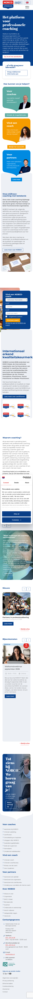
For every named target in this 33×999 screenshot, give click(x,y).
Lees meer (16, 179)
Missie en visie (8, 894)
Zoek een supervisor (10, 846)
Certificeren (8, 835)
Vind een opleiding (10, 832)
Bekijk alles (25, 629)
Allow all (16, 514)
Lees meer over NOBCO (13, 250)
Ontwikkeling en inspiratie (12, 837)
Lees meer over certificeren (14, 396)
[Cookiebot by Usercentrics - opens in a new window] (23, 477)
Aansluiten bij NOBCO (11, 829)
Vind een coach (13, 320)
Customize (15, 520)
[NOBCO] (8, 8)
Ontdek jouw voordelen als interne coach (17, 885)
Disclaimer (6, 989)
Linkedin (6, 974)
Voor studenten (9, 868)
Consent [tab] (6, 482)
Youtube (10, 974)
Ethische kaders (8, 983)
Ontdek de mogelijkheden (16, 115)
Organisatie (8, 896)
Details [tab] (16, 482)
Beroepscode (8, 902)
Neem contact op (10, 805)
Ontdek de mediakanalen (12, 851)
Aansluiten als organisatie (12, 879)
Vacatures (7, 916)
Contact (5, 992)
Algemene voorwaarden (10, 978)
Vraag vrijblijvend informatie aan (13, 73)
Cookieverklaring (8, 986)
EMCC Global (8, 899)
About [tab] (27, 482)
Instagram (4, 974)
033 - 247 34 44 (10, 945)
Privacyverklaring (8, 980)
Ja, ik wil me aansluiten (13, 56)
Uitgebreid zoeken (15, 316)
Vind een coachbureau (11, 863)
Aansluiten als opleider (11, 877)
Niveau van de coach (10, 865)
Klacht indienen (9, 910)
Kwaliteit (7, 905)
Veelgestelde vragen (10, 913)
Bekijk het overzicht (16, 147)
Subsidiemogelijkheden (11, 843)
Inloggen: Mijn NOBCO (11, 840)
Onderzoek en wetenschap (12, 907)
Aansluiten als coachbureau (13, 882)
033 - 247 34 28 (10, 937)
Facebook (8, 974)
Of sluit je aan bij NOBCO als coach (16, 324)
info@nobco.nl (10, 954)
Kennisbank (8, 848)
